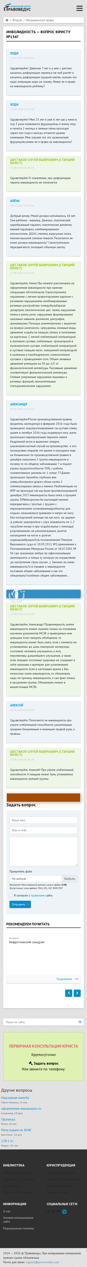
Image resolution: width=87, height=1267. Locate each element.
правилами (38, 895)
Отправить (19, 904)
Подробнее (64, 979)
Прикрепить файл (21, 871)
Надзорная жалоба (15, 1097)
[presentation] (68, 993)
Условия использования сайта (18, 1219)
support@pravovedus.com (42, 1262)
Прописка (8, 1119)
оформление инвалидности (21, 1108)
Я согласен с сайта (33, 895)
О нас (6, 1211)
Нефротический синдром (26, 942)
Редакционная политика (18, 1228)
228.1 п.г (7, 1141)
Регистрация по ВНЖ (16, 1130)
